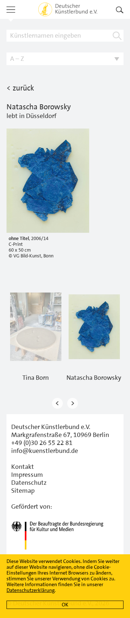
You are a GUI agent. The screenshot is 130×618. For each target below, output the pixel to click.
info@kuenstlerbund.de (44, 450)
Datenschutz (29, 482)
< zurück (20, 88)
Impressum (27, 474)
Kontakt (22, 466)
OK (65, 604)
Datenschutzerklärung (30, 590)
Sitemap (23, 490)
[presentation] (57, 403)
